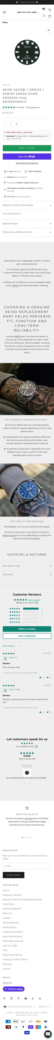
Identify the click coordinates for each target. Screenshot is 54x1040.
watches (29, 818)
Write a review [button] (27, 629)
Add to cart (27, 148)
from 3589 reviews (25, 746)
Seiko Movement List (13, 941)
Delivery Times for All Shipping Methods (22, 899)
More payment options (27, 163)
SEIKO (17, 336)
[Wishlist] (44, 15)
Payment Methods (12, 908)
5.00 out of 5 (34, 600)
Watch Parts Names (12, 955)
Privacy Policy (9, 927)
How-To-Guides (10, 945)
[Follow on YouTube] (25, 998)
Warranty (7, 964)
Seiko (6, 85)
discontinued (9, 535)
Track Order (8, 904)
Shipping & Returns (12, 895)
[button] (9, 107)
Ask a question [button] (27, 636)
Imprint (6, 969)
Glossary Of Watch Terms (15, 959)
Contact (7, 918)
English (43, 1007)
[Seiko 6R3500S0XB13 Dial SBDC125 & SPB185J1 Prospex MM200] (27, 773)
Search (6, 890)
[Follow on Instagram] (11, 998)
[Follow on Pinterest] (18, 998)
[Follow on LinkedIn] (40, 998)
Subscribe (13, 875)
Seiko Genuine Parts (12, 936)
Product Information (13, 932)
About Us (7, 913)
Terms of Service (11, 922)
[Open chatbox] (48, 1034)
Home (5, 22)
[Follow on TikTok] (33, 998)
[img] (9, 653)
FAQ (5, 950)
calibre (15, 285)
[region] (27, 819)
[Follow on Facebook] (4, 998)
